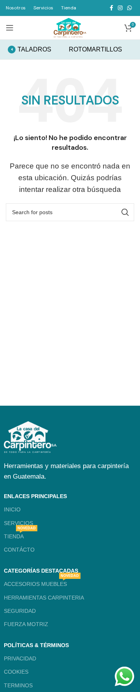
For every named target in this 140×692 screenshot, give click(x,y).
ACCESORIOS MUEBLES (41, 582)
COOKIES (16, 672)
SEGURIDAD (20, 611)
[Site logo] (70, 27)
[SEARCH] (125, 212)
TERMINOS (18, 685)
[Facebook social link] (111, 8)
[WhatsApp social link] (129, 8)
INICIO (12, 509)
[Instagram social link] (120, 8)
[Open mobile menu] (10, 27)
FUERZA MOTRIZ (26, 624)
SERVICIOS (18, 523)
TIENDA (20, 534)
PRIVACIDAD (20, 658)
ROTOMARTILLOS (95, 49)
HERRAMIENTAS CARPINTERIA (44, 597)
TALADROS (34, 49)
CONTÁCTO (19, 550)
